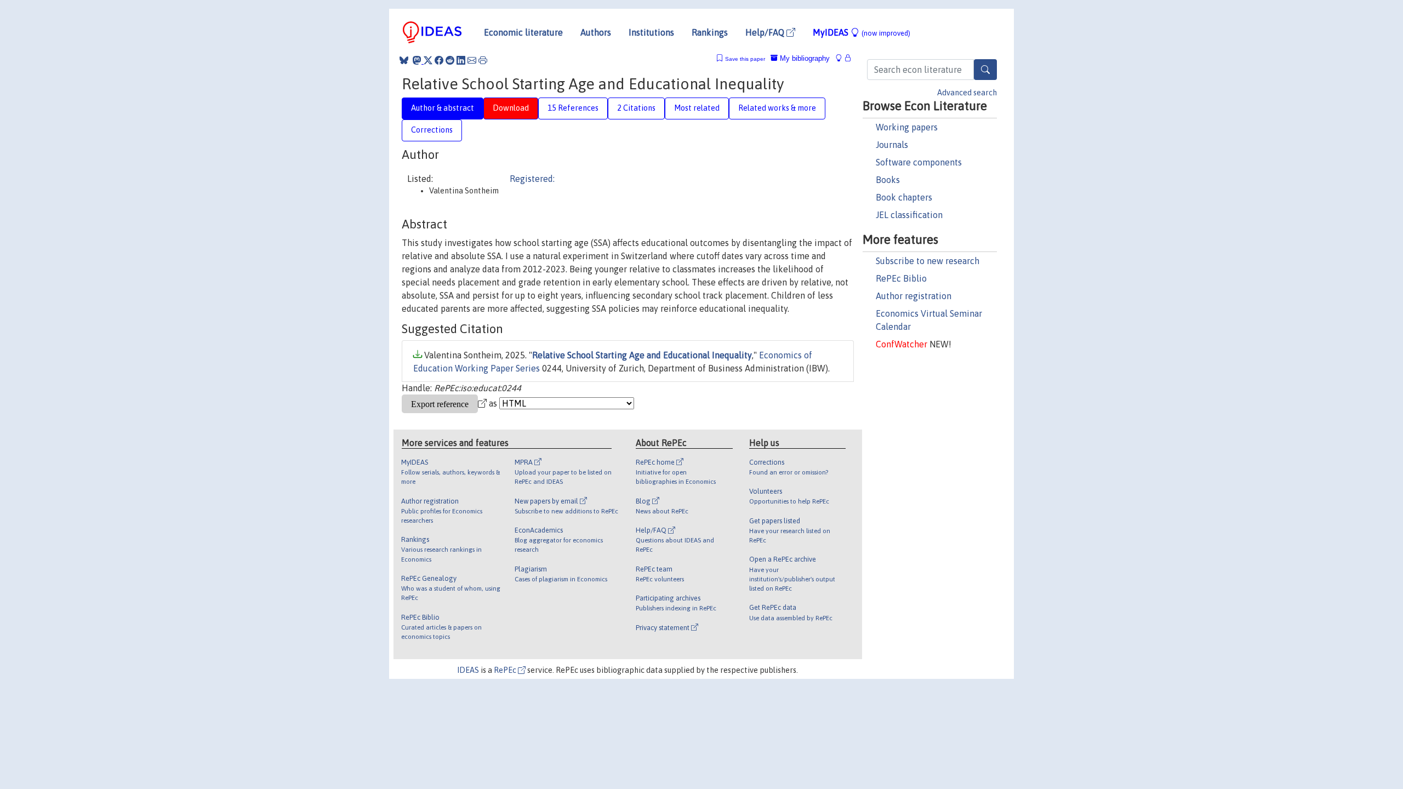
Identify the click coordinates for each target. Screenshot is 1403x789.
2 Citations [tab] (636, 108)
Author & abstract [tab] (442, 108)
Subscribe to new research (927, 261)
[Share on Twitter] (428, 60)
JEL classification (909, 215)
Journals (892, 145)
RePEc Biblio (901, 278)
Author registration (913, 296)
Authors (595, 32)
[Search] (985, 69)
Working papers (907, 127)
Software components (919, 162)
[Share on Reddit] (450, 60)
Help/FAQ (765, 32)
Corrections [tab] (432, 129)
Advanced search (967, 92)
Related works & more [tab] (777, 108)
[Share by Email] (471, 60)
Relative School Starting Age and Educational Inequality (642, 355)
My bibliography (804, 58)
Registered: (532, 179)
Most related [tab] (697, 108)
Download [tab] (511, 108)
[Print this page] (482, 60)
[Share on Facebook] (439, 60)
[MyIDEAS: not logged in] (842, 58)
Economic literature (523, 32)
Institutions (651, 32)
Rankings (710, 32)
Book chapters (904, 197)
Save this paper (745, 59)
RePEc (506, 670)
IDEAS (468, 670)
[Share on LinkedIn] (461, 60)
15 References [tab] (572, 108)
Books (888, 180)
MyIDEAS (861, 32)
